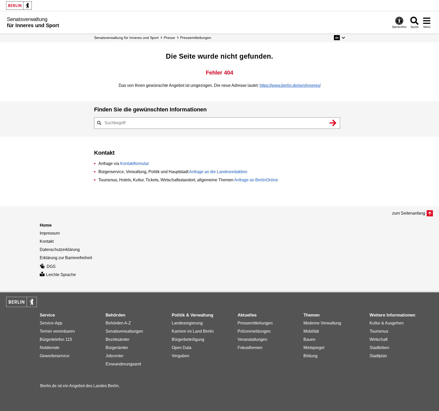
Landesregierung (187, 323)
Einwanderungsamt (123, 364)
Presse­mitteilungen (195, 38)
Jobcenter (115, 356)
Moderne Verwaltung (322, 323)
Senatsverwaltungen (124, 331)
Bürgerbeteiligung (188, 339)
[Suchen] (333, 123)
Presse (169, 38)
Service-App (51, 323)
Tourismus (379, 331)
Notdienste (49, 347)
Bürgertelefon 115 (56, 339)
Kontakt (47, 241)
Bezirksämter (117, 339)
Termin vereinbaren (57, 331)
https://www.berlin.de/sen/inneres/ (290, 85)
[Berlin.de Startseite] (19, 5)
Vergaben (180, 356)
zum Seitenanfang (408, 213)
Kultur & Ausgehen (387, 323)
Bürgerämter (117, 347)
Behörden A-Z (118, 323)
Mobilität (311, 331)
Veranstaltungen (252, 339)
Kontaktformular (134, 163)
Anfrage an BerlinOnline (256, 180)
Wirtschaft (378, 339)
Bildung (310, 356)
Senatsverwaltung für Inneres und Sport (126, 38)
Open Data (181, 347)
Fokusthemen (250, 347)
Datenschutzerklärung (60, 249)
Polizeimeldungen (254, 331)
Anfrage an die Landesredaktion (218, 172)
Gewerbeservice (54, 356)
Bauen (309, 339)
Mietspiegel (313, 347)
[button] (339, 37)
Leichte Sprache (61, 274)
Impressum (50, 233)
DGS (51, 266)
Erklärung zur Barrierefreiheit (66, 258)
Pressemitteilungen (255, 323)
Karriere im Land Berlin (193, 331)
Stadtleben (379, 347)
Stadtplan (378, 356)
